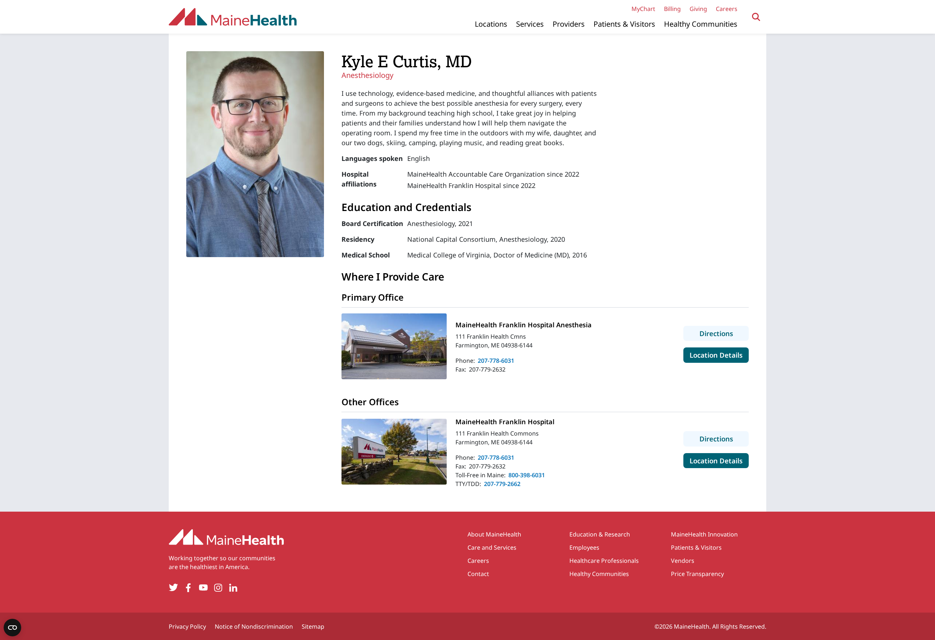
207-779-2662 (502, 484)
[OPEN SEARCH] (756, 17)
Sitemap (313, 626)
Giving (698, 9)
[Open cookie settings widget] (12, 627)
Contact (478, 574)
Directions (724, 333)
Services (530, 24)
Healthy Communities (700, 24)
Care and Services (492, 547)
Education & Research (599, 534)
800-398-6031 (526, 475)
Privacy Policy (187, 626)
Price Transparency (697, 574)
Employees (584, 547)
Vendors (682, 561)
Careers (726, 9)
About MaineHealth (494, 534)
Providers (569, 24)
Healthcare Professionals (604, 561)
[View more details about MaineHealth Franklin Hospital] (394, 452)
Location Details (719, 354)
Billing (672, 9)
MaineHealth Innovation (704, 534)
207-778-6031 (496, 361)
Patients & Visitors (624, 24)
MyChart (643, 9)
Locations (491, 24)
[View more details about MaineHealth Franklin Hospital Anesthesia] (394, 346)
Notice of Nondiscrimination (254, 626)
